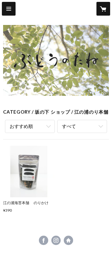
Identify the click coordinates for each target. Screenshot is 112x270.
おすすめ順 (21, 126)
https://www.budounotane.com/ (68, 240)
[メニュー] (9, 9)
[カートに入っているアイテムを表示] (103, 9)
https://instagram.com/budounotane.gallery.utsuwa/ (56, 240)
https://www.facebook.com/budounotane (43, 240)
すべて (69, 126)
